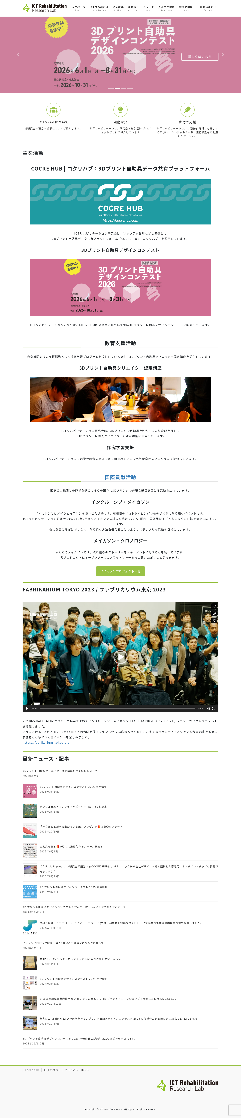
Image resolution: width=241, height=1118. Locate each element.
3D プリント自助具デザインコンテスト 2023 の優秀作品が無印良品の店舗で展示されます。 (80, 1022)
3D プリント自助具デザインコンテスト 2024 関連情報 (74, 963)
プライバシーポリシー (78, 1054)
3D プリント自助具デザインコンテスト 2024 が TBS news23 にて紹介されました (74, 891)
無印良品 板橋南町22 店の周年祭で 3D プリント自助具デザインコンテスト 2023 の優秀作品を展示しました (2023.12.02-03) (118, 1002)
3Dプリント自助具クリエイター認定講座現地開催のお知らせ (60, 755)
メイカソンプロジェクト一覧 (120, 555)
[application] (120, 641)
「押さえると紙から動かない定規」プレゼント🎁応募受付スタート (81, 810)
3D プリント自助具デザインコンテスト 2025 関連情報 (74, 871)
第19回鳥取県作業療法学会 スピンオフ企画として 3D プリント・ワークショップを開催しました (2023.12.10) (109, 983)
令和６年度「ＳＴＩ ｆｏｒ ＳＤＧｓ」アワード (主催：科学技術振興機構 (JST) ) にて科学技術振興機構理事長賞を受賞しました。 (121, 907)
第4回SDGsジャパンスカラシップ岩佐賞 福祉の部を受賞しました (80, 943)
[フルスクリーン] (214, 692)
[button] (18, 47)
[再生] (27, 692)
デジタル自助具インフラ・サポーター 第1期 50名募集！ (75, 790)
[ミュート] (208, 692)
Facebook (32, 1054)
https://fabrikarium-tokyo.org (46, 726)
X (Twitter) (52, 1054)
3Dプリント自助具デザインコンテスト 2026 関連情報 (73, 771)
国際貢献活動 (120, 461)
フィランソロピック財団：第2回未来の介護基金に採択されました (63, 927)
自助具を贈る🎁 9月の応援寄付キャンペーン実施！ (71, 830)
